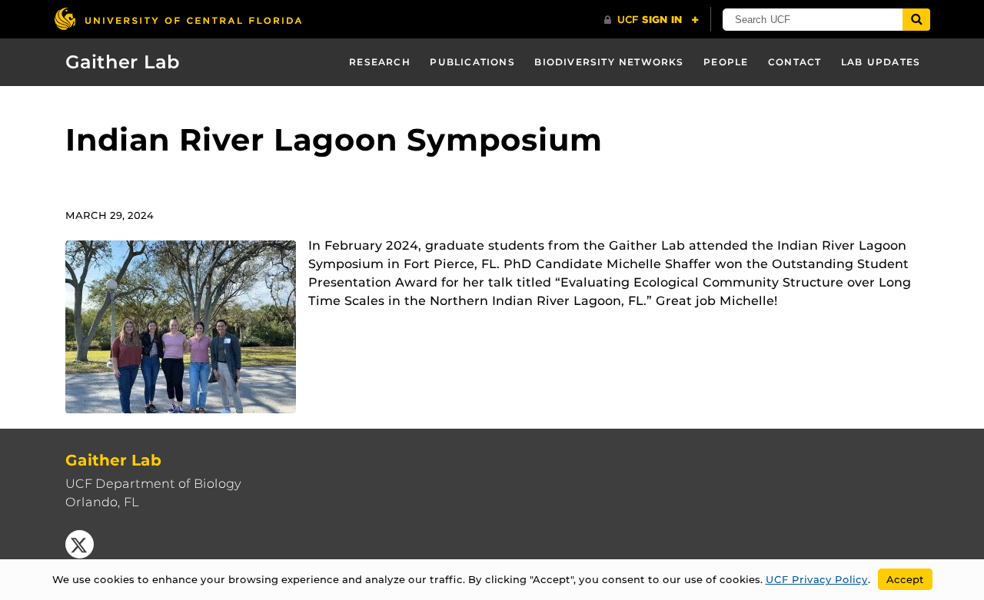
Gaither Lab (122, 62)
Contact (794, 62)
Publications (472, 62)
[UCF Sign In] (651, 20)
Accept (905, 579)
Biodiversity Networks (608, 62)
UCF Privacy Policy (817, 579)
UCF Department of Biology (153, 483)
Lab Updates (880, 62)
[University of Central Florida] (177, 19)
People (725, 62)
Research (380, 62)
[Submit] (916, 19)
